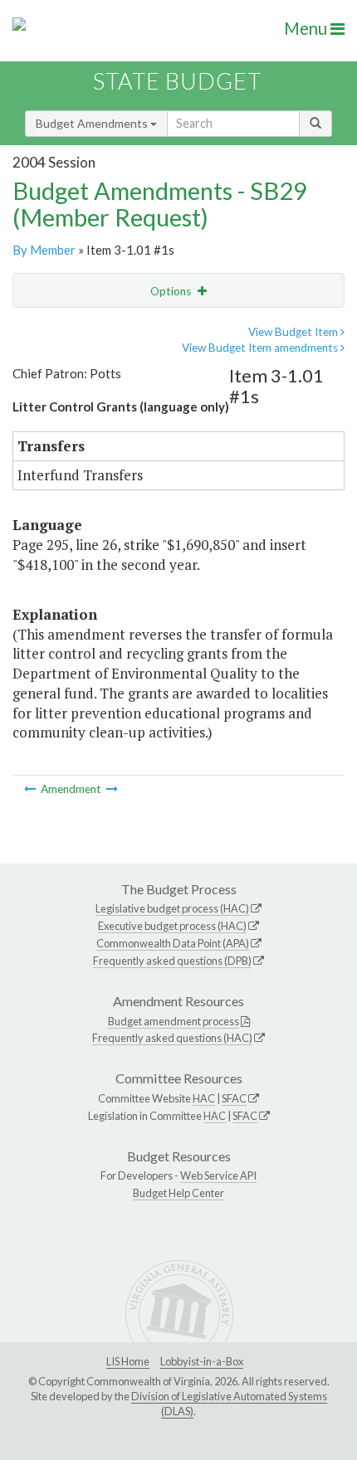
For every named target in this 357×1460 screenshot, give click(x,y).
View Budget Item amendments (261, 347)
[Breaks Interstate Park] (112, 789)
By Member (44, 249)
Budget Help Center (178, 1193)
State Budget (177, 81)
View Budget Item (294, 331)
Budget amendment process (173, 1021)
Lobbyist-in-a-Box (201, 1361)
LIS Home (127, 1361)
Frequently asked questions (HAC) (172, 1037)
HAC (204, 1098)
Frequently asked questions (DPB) (172, 960)
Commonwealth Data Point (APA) (172, 943)
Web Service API (218, 1175)
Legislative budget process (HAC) (172, 908)
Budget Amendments (93, 123)
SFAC (234, 1098)
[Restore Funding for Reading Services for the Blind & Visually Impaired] (31, 789)
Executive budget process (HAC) (172, 925)
